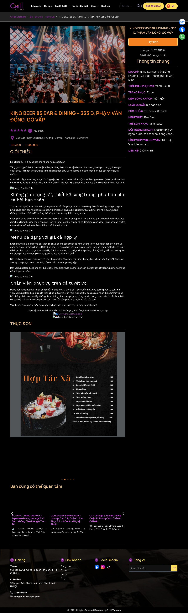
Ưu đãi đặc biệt (80, 6)
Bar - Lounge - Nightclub (42, 16)
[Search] (138, 6)
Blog (93, 6)
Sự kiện (48, 6)
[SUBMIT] (174, 568)
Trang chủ (36, 6)
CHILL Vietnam (18, 16)
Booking (105, 6)
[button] (58, 101)
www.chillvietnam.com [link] (70, 313)
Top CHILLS (61, 6)
